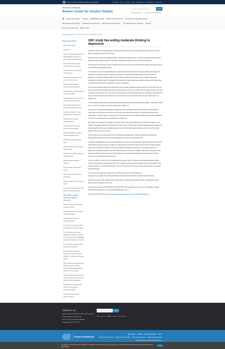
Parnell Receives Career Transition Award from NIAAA (73, 92)
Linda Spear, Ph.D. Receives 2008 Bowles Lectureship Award (73, 189)
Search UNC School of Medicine (152, 12)
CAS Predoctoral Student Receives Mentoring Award (71, 86)
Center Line (66, 50)
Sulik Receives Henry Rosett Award (72, 169)
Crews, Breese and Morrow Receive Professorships (71, 127)
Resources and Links (70, 28)
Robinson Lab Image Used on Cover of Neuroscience (72, 79)
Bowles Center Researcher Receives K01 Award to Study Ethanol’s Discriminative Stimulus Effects (73, 255)
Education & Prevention (111, 23)
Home (63, 19)
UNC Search (158, 2)
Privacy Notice (65, 346)
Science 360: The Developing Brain (72, 141)
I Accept (160, 345)
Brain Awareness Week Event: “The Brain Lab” (72, 72)
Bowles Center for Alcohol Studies (87, 11)
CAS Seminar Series (69, 45)
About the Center (73, 19)
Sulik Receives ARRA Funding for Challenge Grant (73, 155)
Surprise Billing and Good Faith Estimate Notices (149, 340)
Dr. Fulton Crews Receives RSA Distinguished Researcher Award (73, 227)
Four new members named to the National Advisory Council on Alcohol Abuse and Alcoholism (73, 56)
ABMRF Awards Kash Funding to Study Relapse (73, 148)
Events (122, 2)
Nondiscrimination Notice (139, 337)
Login (160, 334)
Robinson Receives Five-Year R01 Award (73, 182)
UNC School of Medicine (71, 8)
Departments (139, 2)
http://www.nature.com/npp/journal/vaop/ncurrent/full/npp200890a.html (127, 194)
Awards (148, 23)
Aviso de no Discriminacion (155, 337)
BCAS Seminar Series (115, 19)
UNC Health (131, 334)
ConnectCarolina (149, 2)
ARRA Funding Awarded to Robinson (71, 162)
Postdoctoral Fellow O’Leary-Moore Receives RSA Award (72, 113)
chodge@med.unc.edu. (134, 187)
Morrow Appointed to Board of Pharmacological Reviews (72, 134)
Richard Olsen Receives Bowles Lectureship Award (73, 213)
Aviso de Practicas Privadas (122, 337)
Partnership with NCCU (71, 23)
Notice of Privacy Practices (106, 337)
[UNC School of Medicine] (78, 336)
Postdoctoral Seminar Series (136, 19)
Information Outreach (91, 23)
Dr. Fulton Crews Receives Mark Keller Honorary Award (73, 245)
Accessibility (115, 2)
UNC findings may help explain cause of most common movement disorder (72, 287)
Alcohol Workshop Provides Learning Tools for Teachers (71, 65)
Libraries (127, 2)
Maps (133, 2)
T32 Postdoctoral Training (133, 23)
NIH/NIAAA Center (98, 19)
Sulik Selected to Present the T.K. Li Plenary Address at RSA (73, 99)
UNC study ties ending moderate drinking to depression (70, 197)
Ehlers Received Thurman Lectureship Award (71, 220)
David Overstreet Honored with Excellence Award (72, 206)
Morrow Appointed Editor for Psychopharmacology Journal (72, 106)
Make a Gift (85, 28)
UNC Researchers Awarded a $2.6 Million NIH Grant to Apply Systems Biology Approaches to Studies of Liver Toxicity (73, 267)
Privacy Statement (150, 334)
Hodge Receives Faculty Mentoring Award (70, 120)
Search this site (137, 12)
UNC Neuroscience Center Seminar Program (71, 295)
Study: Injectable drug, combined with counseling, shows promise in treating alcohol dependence (73, 277)
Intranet (140, 334)
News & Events (70, 34)
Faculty (85, 19)
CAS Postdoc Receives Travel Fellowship (72, 176)
